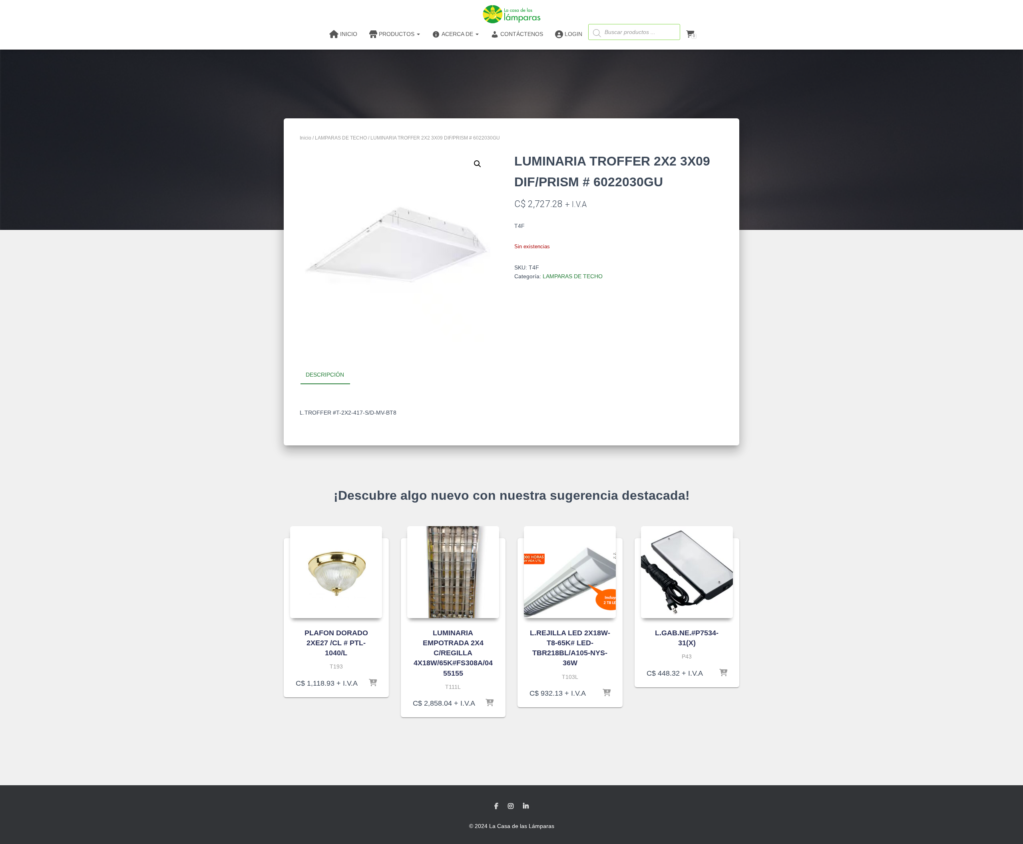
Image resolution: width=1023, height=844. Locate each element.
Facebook (496, 806)
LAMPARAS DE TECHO (341, 138)
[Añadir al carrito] (373, 683)
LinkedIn (526, 806)
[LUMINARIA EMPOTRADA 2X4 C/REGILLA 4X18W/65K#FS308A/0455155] (453, 572)
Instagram (510, 806)
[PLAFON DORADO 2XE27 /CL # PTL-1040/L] (336, 572)
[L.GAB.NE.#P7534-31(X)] (687, 572)
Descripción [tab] (325, 374)
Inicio (305, 138)
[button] (477, 164)
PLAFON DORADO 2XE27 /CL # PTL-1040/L (336, 643)
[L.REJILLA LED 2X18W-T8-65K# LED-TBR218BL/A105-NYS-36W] (570, 572)
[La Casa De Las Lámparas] (511, 14)
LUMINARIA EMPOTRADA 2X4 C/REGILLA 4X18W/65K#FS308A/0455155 (453, 653)
